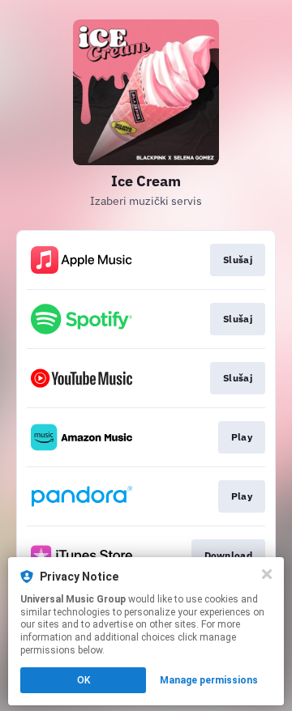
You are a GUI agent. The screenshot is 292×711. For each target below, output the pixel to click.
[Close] (267, 574)
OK (83, 680)
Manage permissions (209, 680)
